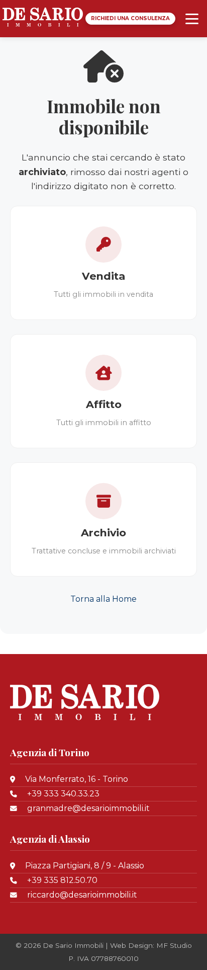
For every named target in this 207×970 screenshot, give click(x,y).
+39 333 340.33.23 (63, 793)
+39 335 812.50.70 (62, 880)
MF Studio (174, 945)
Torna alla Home (103, 599)
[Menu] (191, 18)
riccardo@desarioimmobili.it (82, 895)
